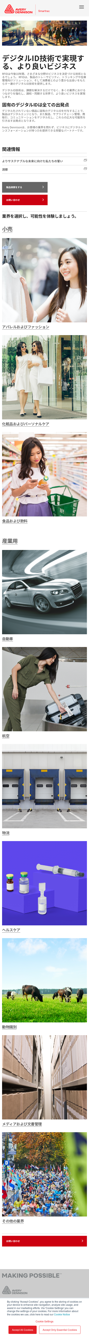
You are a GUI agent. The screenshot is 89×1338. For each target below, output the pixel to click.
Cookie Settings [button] (44, 1321)
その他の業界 (13, 1220)
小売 (7, 229)
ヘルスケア (11, 929)
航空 (5, 735)
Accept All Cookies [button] (22, 1329)
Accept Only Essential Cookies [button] (60, 1329)
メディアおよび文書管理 (22, 1123)
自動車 (7, 638)
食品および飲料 (15, 520)
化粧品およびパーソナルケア (25, 423)
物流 (5, 832)
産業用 (10, 540)
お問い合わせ (13, 199)
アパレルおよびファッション (25, 326)
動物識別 (9, 1026)
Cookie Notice (62, 1314)
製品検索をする (14, 187)
